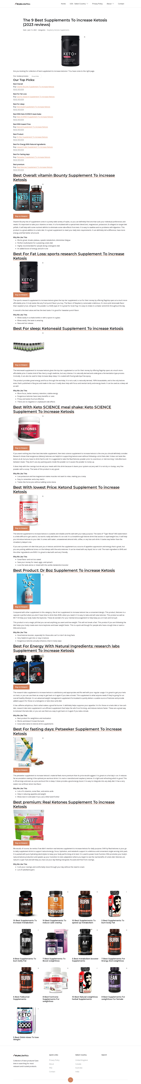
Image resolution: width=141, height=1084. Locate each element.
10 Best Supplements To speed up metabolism (84, 921)
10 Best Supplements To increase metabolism (25, 921)
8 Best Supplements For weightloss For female (113, 998)
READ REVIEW (18, 89)
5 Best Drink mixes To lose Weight (26, 1038)
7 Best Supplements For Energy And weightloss (113, 960)
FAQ (50, 1068)
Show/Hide (35, 76)
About (51, 1064)
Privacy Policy (97, 4)
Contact (121, 4)
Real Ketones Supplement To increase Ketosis (34, 167)
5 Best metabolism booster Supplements (85, 960)
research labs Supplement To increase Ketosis (35, 147)
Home (63, 4)
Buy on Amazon (21, 216)
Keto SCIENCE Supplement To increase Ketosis (35, 117)
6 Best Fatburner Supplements (21, 998)
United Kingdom (81, 1060)
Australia (78, 1068)
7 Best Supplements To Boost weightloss (54, 960)
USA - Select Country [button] (78, 4)
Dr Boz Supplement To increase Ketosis (32, 137)
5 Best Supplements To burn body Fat (112, 921)
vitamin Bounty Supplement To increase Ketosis (35, 87)
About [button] (109, 4)
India (77, 1071)
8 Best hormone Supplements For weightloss (51, 999)
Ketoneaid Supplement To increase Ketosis (33, 107)
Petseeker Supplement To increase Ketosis (33, 157)
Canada (78, 1064)
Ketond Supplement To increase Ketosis (32, 127)
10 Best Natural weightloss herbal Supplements (85, 998)
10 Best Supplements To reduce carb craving (54, 921)
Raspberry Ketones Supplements (58, 30)
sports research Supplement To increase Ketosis (36, 97)
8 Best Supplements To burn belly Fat (24, 960)
